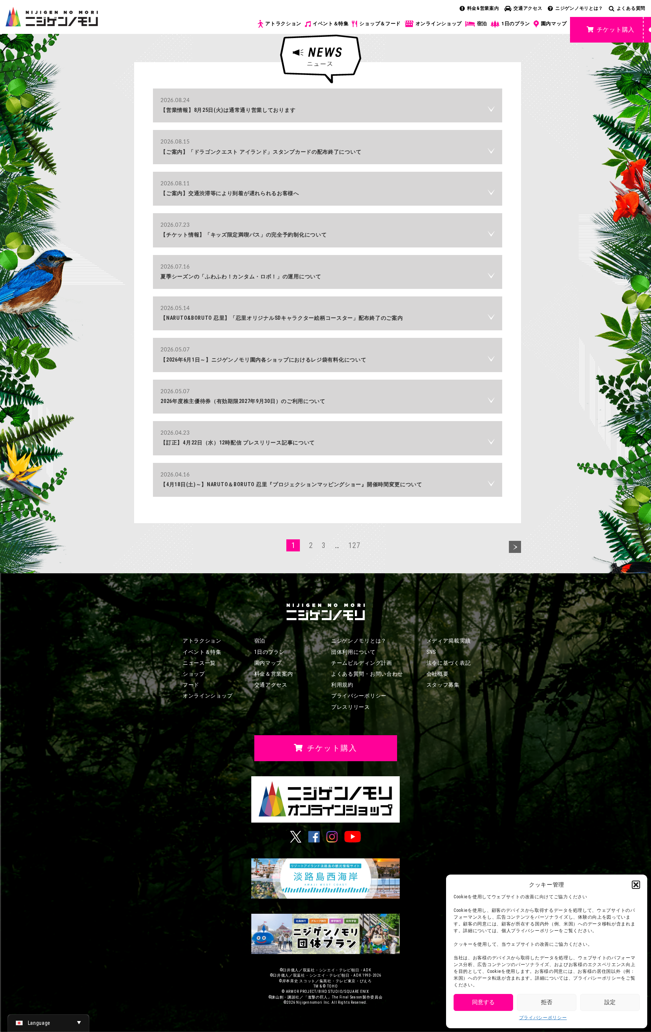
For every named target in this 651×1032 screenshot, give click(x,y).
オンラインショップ (439, 23)
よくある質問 (631, 8)
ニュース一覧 (199, 663)
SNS (431, 652)
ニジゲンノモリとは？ (579, 8)
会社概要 (437, 674)
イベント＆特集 (331, 23)
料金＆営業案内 (273, 674)
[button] (636, 884)
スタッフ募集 (443, 685)
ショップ (194, 674)
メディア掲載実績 (448, 641)
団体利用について (353, 652)
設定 (610, 1002)
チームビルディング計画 (361, 663)
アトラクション (283, 23)
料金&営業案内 (483, 8)
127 (354, 545)
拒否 (546, 1002)
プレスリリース (350, 707)
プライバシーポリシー (543, 1017)
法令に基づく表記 (448, 663)
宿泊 (482, 23)
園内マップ (554, 23)
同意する (483, 1002)
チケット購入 (615, 29)
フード (191, 685)
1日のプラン (515, 23)
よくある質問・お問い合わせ (367, 674)
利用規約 (342, 685)
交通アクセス (527, 8)
